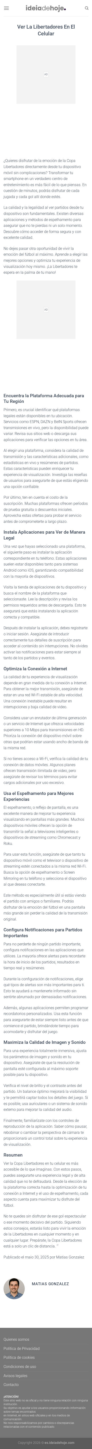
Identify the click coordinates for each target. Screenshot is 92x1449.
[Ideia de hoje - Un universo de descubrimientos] (46, 8)
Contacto (11, 1384)
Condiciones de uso (20, 1366)
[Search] (86, 8)
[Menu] (6, 8)
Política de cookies (19, 1357)
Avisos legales (15, 1376)
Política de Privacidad (22, 1348)
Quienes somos (16, 1339)
